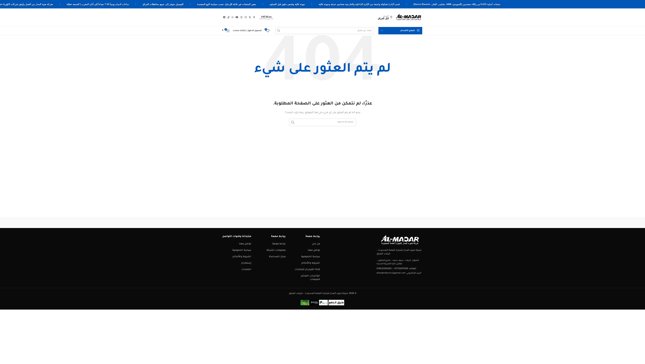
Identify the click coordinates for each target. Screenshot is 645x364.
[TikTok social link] (228, 17)
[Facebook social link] (254, 17)
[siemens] (380, 222)
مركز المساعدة (277, 256)
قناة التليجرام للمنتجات (307, 269)
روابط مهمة (279, 243)
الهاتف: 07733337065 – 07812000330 (396, 268)
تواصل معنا (314, 250)
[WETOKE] (408, 222)
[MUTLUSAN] (265, 222)
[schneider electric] (322, 222)
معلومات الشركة (276, 250)
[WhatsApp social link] (233, 17)
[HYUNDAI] (236, 222)
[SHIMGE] (351, 222)
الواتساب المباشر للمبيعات (310, 277)
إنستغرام (246, 263)
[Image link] (400, 240)
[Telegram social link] (224, 17)
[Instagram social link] (246, 17)
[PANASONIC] (293, 222)
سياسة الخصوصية (310, 256)
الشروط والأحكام (310, 263)
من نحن (316, 243)
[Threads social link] (241, 17)
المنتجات (246, 269)
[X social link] (250, 17)
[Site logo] (408, 17)
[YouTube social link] (237, 17)
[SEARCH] (278, 30)
